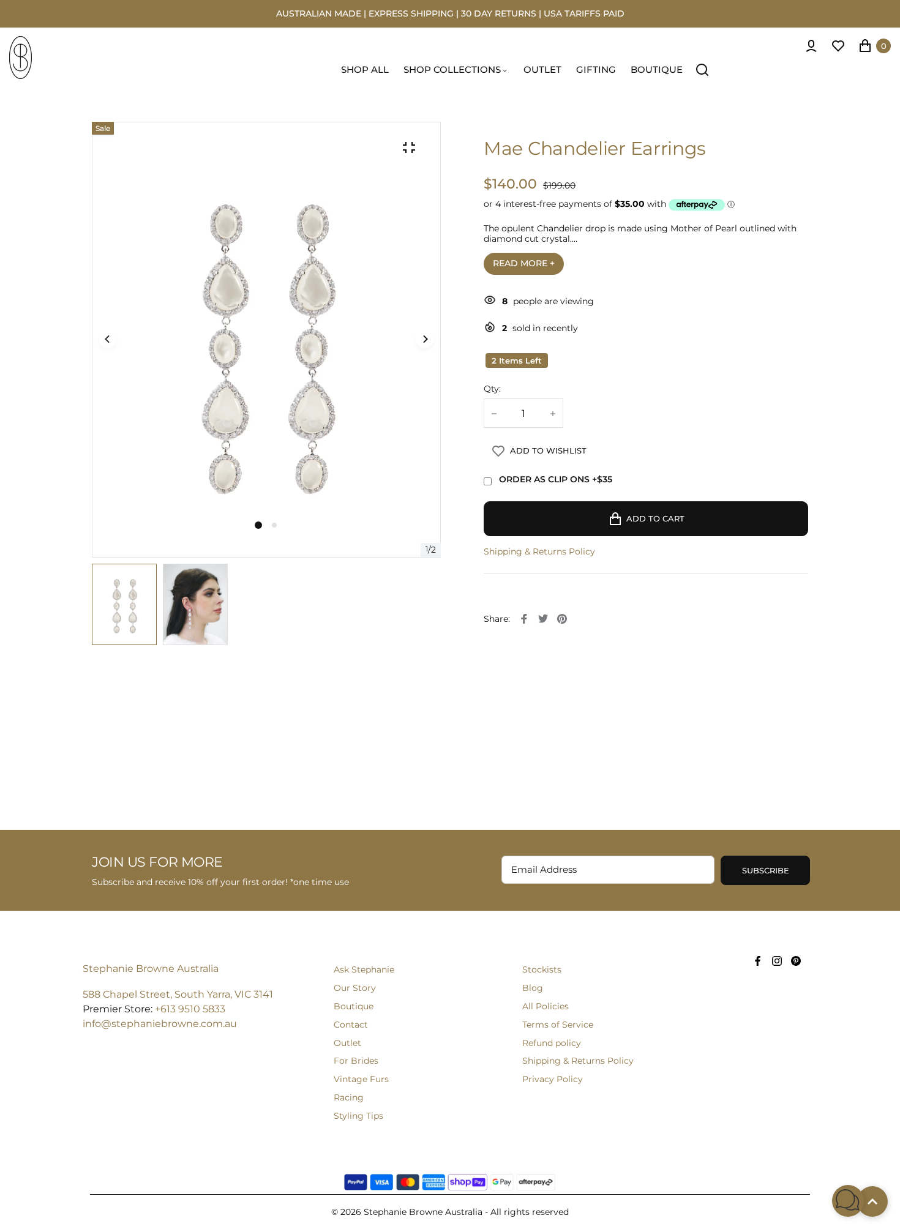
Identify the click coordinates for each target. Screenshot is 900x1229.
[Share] (524, 619)
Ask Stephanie (364, 969)
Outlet (347, 1042)
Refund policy (551, 1042)
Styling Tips (358, 1115)
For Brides (356, 1060)
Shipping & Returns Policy (539, 552)
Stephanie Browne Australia (151, 968)
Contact (351, 1024)
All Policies (545, 1006)
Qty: (492, 389)
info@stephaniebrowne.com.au (160, 1023)
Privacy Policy (552, 1079)
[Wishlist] (838, 46)
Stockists (541, 969)
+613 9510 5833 (190, 1009)
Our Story (355, 987)
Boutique (353, 1006)
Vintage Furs (361, 1079)
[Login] (811, 46)
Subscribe (765, 870)
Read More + (524, 263)
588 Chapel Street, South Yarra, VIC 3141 (178, 994)
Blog (532, 987)
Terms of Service (557, 1024)
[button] (274, 525)
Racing (349, 1097)
